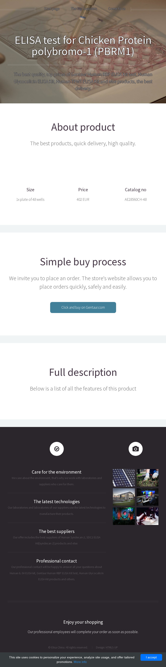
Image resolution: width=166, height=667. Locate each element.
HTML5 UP (112, 647)
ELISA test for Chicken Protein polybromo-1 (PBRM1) (83, 45)
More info (80, 662)
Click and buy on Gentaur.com (83, 307)
